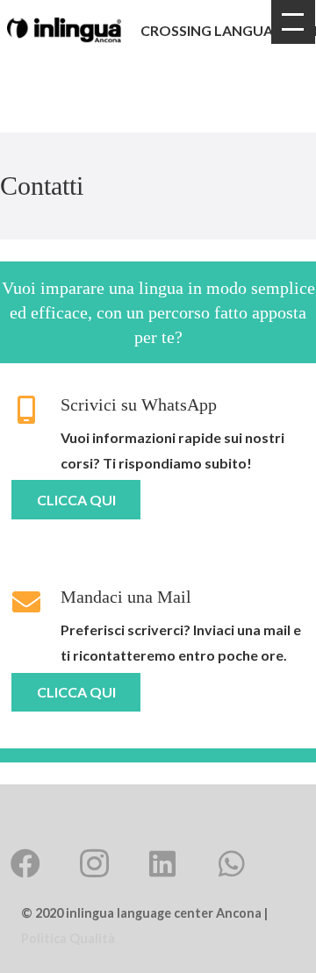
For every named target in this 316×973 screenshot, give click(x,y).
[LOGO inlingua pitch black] (64, 30)
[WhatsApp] (232, 863)
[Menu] (293, 22)
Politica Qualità (68, 938)
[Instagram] (94, 863)
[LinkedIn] (162, 863)
